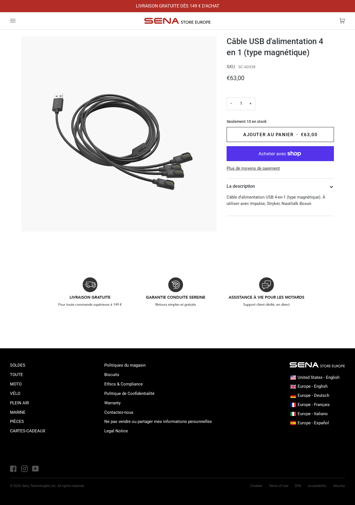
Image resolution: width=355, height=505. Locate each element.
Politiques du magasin (125, 365)
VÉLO (15, 393)
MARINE (18, 412)
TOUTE (16, 374)
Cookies (256, 486)
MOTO (16, 384)
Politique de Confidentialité (129, 393)
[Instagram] (24, 468)
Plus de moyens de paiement (253, 168)
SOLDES (17, 365)
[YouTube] (35, 468)
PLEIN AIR (19, 402)
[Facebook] (13, 468)
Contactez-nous (118, 412)
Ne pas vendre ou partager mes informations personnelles (158, 421)
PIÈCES (17, 421)
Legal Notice (116, 430)
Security (339, 486)
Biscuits (111, 374)
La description (241, 186)
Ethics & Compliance (123, 384)
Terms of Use (278, 486)
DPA (298, 486)
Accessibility (317, 486)
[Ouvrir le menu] (18, 20)
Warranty (112, 402)
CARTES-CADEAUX (27, 430)
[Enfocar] (119, 134)
